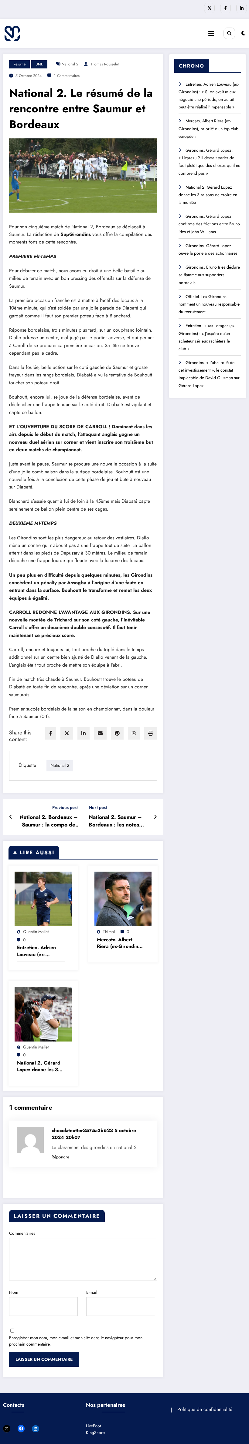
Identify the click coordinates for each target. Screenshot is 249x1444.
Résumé (19, 64)
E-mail (91, 1292)
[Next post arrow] (155, 817)
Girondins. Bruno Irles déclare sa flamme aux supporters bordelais (209, 274)
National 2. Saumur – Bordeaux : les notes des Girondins (115, 821)
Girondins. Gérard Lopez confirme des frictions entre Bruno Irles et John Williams (209, 223)
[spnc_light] (243, 33)
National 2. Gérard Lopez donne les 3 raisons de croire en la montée (39, 1066)
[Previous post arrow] (10, 817)
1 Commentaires (67, 75)
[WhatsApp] (134, 733)
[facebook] (50, 733)
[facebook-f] (225, 8)
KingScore (95, 1432)
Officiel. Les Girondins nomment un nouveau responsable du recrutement (209, 304)
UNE (39, 64)
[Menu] (211, 34)
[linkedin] (83, 733)
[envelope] (100, 733)
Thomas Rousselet (105, 64)
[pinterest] (117, 733)
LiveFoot (93, 1426)
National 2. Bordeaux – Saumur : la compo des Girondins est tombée (48, 821)
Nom (13, 1292)
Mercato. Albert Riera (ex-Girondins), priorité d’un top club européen (121, 943)
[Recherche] (229, 33)
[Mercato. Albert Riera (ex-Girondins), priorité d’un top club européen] (123, 899)
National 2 (70, 64)
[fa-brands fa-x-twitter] (209, 8)
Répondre (60, 1157)
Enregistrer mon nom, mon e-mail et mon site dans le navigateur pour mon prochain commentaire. (75, 1341)
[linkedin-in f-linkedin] (241, 8)
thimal (109, 932)
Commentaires (22, 1233)
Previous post (65, 807)
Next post (98, 807)
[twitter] (66, 733)
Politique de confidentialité (204, 1409)
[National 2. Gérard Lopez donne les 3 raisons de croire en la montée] (43, 1014)
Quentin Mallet (36, 932)
